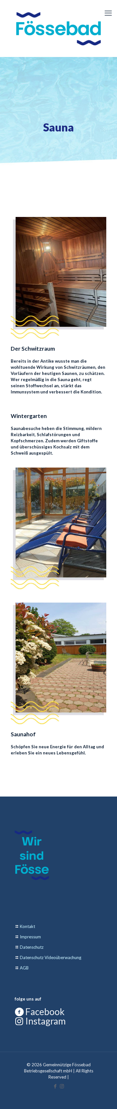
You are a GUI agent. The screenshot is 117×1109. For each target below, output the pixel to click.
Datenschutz (32, 947)
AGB (24, 967)
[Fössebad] (58, 28)
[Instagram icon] (61, 1086)
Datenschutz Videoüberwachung (50, 957)
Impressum (30, 936)
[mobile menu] (108, 12)
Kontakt (27, 926)
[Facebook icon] (55, 1086)
